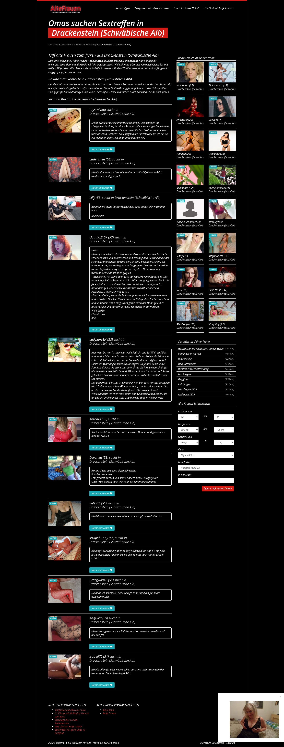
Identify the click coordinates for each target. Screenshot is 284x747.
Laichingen (206, 384)
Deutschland (67, 44)
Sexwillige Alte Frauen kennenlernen (66, 721)
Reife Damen (109, 713)
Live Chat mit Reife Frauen (218, 8)
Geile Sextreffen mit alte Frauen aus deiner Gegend (92, 742)
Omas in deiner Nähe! (186, 8)
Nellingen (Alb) (206, 394)
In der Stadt (184, 475)
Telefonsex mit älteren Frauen (152, 8)
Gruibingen (206, 374)
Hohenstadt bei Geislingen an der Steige (206, 348)
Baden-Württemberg (86, 44)
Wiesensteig (206, 359)
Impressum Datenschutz (212, 742)
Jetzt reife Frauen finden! (219, 488)
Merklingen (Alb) (206, 389)
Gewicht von (185, 437)
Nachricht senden (101, 149)
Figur (181, 449)
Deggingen (206, 379)
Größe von (184, 424)
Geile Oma (108, 709)
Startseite (53, 44)
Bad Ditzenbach (206, 364)
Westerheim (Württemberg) (206, 369)
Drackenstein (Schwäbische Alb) (112, 114)
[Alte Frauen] (65, 8)
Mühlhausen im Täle (206, 353)
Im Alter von (185, 411)
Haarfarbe (184, 462)
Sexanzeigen (123, 8)
